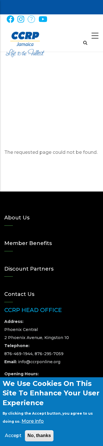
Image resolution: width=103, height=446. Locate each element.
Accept (13, 435)
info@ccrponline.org (39, 361)
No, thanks (39, 435)
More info (32, 421)
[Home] (25, 37)
